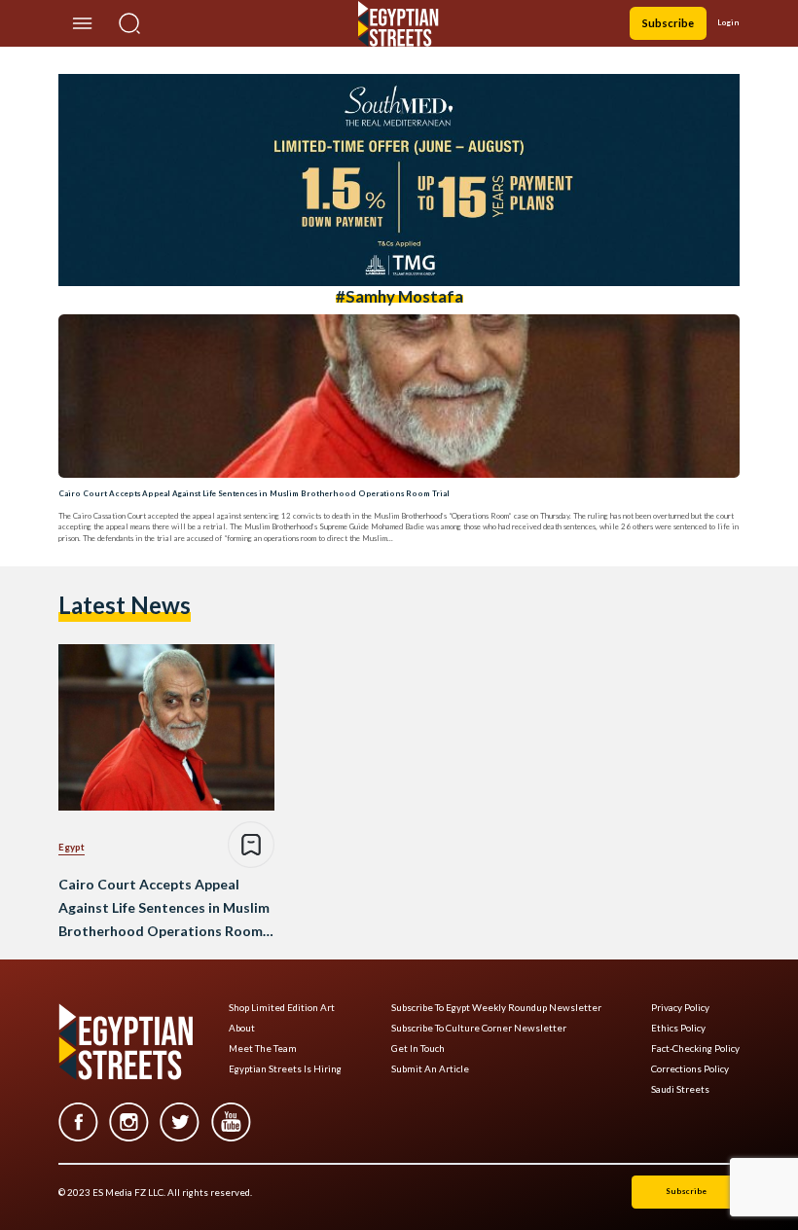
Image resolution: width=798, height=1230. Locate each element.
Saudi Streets (680, 1089)
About (242, 1028)
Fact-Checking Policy (695, 1048)
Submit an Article (430, 1069)
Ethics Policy (678, 1028)
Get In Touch (418, 1048)
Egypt (71, 846)
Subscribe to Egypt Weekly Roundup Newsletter (496, 1007)
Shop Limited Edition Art (282, 1007)
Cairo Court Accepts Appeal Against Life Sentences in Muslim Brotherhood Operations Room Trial (254, 493)
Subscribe (668, 23)
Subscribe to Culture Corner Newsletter (478, 1028)
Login (728, 22)
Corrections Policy (690, 1069)
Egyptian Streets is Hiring (285, 1069)
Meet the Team (263, 1048)
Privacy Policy (680, 1007)
